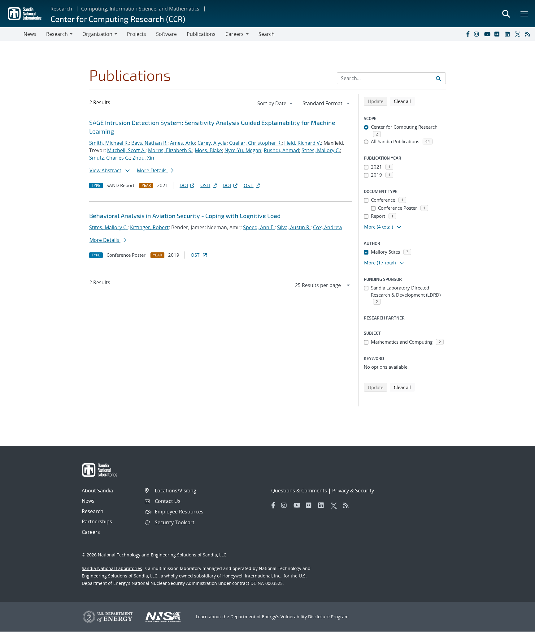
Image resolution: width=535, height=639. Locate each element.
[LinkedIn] (508, 34)
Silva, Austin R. (294, 227)
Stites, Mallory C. (321, 150)
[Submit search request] (438, 78)
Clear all (404, 101)
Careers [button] (234, 34)
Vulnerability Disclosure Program (315, 617)
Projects (136, 34)
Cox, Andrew (327, 227)
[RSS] (529, 34)
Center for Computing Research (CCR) (117, 19)
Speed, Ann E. (259, 227)
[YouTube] (488, 34)
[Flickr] (498, 34)
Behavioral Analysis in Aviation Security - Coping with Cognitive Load (185, 215)
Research (61, 8)
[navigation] (276, 103)
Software (166, 34)
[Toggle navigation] (12, 34)
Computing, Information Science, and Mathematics (140, 8)
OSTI (205, 185)
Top (516, 631)
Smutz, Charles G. (109, 157)
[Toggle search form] (506, 13)
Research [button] (57, 34)
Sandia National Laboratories (112, 568)
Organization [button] (97, 34)
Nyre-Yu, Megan (242, 150)
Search (267, 34)
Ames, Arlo (182, 142)
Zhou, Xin (143, 157)
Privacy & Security (353, 490)
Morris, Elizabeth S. (170, 150)
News (30, 34)
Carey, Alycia (212, 142)
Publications (201, 34)
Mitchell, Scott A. (126, 150)
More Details (152, 170)
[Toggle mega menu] (524, 13)
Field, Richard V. (302, 142)
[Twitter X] (518, 34)
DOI (184, 185)
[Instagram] (477, 34)
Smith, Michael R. (109, 142)
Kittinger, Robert (149, 227)
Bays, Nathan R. (149, 142)
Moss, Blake (208, 150)
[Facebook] (467, 34)
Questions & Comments (299, 490)
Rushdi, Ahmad (281, 150)
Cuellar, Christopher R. (255, 142)
